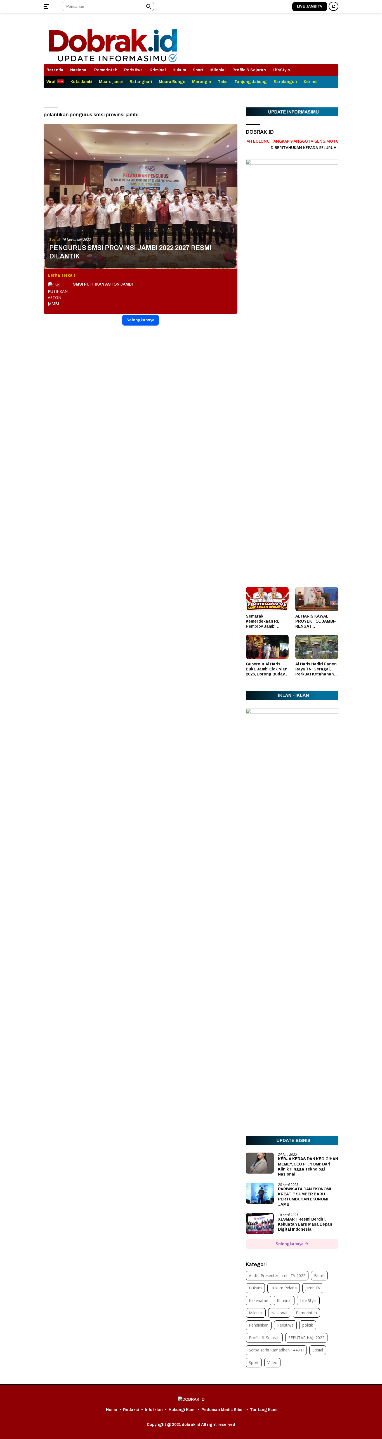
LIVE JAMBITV (309, 6)
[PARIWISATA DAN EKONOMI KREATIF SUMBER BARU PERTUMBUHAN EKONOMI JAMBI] (260, 1193)
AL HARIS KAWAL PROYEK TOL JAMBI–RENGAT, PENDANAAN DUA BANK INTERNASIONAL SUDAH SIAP (315, 621)
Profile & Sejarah (249, 70)
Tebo (223, 82)
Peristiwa (133, 70)
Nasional (79, 70)
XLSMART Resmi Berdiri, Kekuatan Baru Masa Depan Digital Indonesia (305, 1224)
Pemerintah (105, 70)
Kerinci (310, 82)
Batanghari (140, 82)
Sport (198, 70)
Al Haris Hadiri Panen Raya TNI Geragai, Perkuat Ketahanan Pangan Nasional (316, 669)
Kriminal (158, 70)
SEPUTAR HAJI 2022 (306, 1337)
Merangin (201, 82)
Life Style (308, 1300)
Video (272, 1362)
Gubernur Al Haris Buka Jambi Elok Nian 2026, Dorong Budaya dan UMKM (266, 669)
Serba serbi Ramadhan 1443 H (276, 1350)
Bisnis (319, 1275)
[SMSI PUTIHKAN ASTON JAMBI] (59, 294)
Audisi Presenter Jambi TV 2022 (277, 1275)
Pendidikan (258, 1325)
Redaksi (131, 1410)
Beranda (54, 70)
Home (111, 1410)
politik (307, 1325)
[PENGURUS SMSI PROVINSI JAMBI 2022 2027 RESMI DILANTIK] (140, 196)
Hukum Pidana (283, 1287)
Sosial (54, 239)
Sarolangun (285, 82)
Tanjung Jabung (250, 82)
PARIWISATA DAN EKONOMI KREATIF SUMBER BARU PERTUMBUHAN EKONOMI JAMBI (304, 1197)
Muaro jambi (111, 82)
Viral (50, 82)
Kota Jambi (81, 82)
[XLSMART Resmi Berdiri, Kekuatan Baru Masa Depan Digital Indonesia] (260, 1223)
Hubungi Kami (182, 1410)
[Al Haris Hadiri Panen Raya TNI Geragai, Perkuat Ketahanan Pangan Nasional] (316, 647)
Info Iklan (154, 1410)
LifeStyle (281, 70)
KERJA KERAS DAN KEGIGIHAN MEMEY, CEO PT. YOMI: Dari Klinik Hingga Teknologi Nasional (308, 1166)
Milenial (218, 70)
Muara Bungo (172, 82)
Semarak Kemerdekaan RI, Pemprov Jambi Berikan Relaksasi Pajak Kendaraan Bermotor (263, 621)
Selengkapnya (140, 320)
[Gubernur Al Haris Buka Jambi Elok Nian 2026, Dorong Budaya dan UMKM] (267, 647)
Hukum (179, 70)
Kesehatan (258, 1300)
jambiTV (312, 1287)
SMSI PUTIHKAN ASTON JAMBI (103, 284)
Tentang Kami (263, 1410)
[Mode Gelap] (333, 6)
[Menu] (47, 6)
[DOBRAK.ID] (113, 41)
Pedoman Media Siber (222, 1410)
